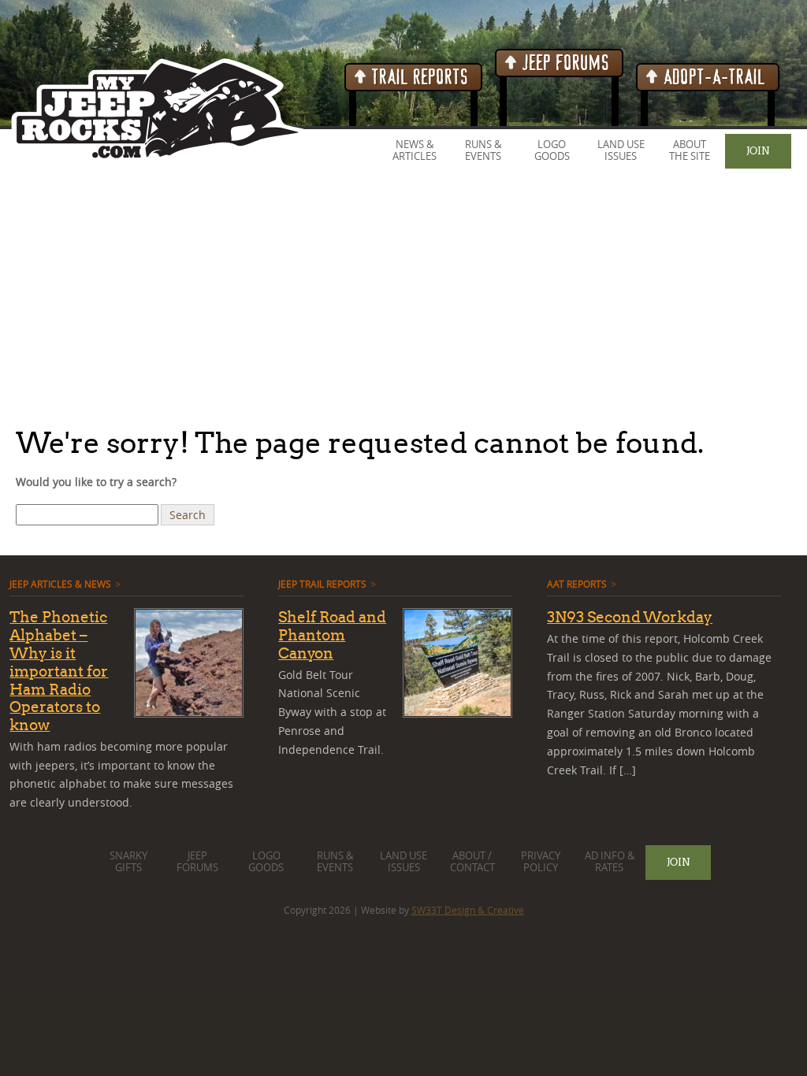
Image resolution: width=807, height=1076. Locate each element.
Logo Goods (552, 150)
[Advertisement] (403, 298)
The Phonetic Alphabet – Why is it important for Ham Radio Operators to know (58, 670)
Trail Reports (418, 77)
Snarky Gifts (128, 861)
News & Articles (414, 150)
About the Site (689, 150)
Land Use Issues (621, 150)
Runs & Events (483, 150)
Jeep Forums (564, 63)
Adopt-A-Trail (712, 77)
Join (757, 150)
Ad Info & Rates (609, 861)
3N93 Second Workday (629, 616)
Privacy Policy (540, 861)
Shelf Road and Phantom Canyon (332, 634)
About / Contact (472, 861)
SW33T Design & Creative (467, 909)
